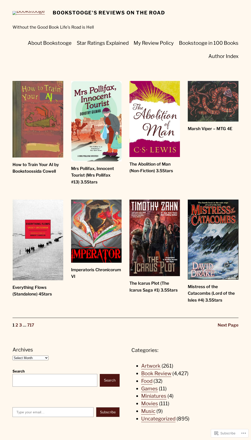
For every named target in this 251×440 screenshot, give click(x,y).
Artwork (151, 366)
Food (146, 381)
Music (148, 411)
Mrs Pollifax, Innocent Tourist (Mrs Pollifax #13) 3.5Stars (92, 175)
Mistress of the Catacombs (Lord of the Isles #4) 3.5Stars (211, 293)
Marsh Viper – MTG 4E (210, 128)
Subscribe (108, 412)
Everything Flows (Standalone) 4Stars (32, 290)
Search (19, 371)
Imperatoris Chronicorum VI (96, 273)
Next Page (228, 325)
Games (149, 388)
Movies (149, 403)
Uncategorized (158, 419)
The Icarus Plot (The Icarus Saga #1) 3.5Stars (153, 286)
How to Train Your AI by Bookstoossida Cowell (36, 168)
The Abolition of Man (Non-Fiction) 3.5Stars (151, 167)
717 (30, 325)
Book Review (156, 373)
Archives (23, 350)
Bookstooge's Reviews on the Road (109, 13)
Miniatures (153, 396)
